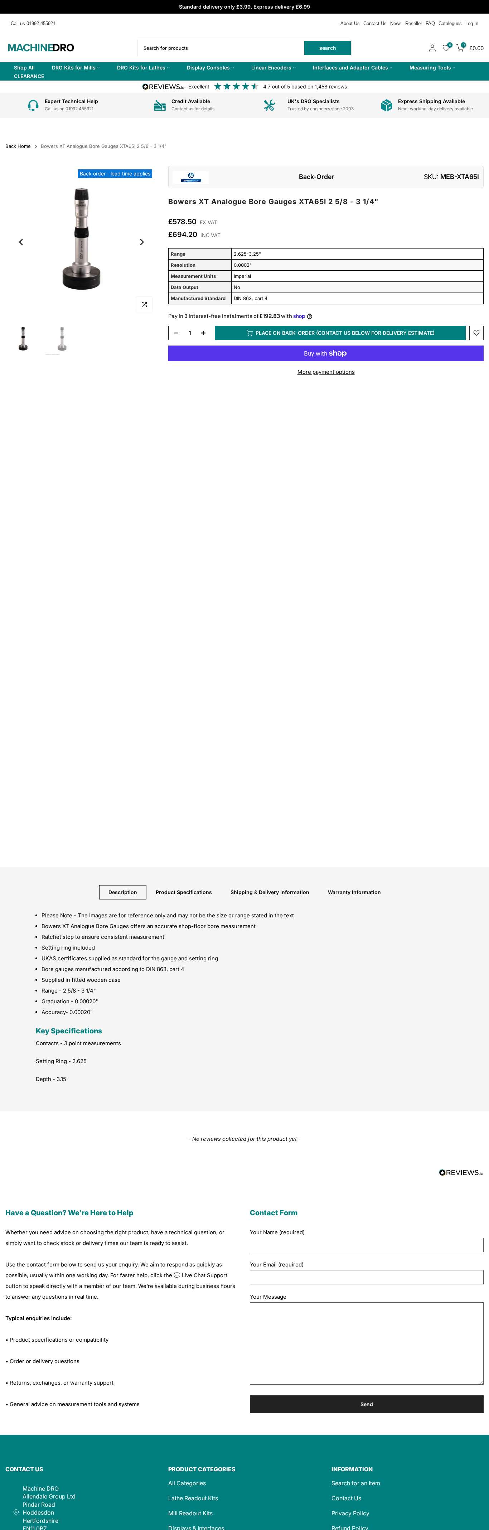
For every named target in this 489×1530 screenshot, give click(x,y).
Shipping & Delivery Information (270, 892)
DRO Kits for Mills (74, 67)
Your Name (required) (277, 1232)
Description (122, 892)
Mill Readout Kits (190, 1513)
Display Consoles (208, 67)
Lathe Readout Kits (193, 1498)
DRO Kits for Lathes (141, 67)
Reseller (413, 23)
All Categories (187, 1483)
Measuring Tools (430, 67)
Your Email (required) (277, 1264)
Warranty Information (354, 892)
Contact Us (375, 23)
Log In (471, 23)
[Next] (141, 242)
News (396, 23)
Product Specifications (184, 892)
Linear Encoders (271, 67)
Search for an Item (355, 1483)
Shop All (24, 67)
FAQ (430, 23)
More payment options (326, 371)
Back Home (18, 146)
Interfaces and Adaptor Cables (350, 67)
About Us (350, 23)
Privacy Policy (350, 1513)
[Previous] (21, 242)
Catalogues (450, 23)
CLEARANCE (29, 76)
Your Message (268, 1296)
